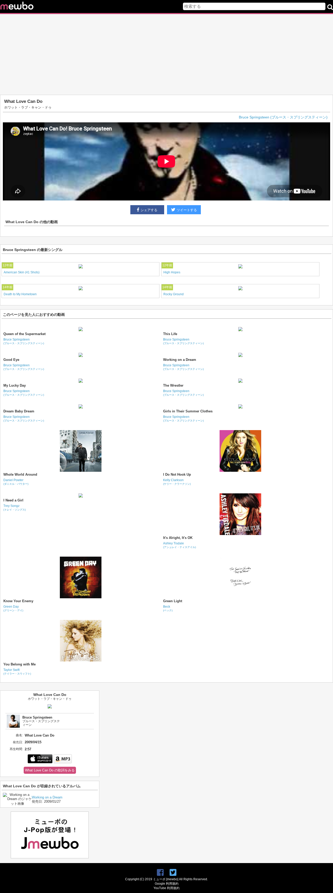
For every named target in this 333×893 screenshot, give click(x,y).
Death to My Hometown (20, 294)
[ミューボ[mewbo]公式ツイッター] (173, 872)
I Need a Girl (13, 500)
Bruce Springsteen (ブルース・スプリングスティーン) (283, 117)
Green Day (13, 608)
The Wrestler (173, 385)
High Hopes (171, 272)
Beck (167, 608)
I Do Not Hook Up (177, 474)
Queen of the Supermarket (24, 334)
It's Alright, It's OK (178, 538)
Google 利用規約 (166, 883)
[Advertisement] (166, 54)
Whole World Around (20, 474)
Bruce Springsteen (23, 341)
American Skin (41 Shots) (22, 272)
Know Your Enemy (18, 601)
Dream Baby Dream (18, 411)
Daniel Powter (15, 481)
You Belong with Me (19, 664)
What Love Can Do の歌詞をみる (50, 770)
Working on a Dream (179, 360)
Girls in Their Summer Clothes (188, 411)
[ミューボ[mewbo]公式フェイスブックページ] (160, 872)
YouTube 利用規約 (166, 888)
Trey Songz (14, 507)
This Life (170, 334)
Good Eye (11, 360)
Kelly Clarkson (177, 481)
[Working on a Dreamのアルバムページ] (17, 804)
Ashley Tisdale (179, 545)
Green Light (172, 601)
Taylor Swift (17, 671)
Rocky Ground (173, 294)
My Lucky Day (14, 385)
